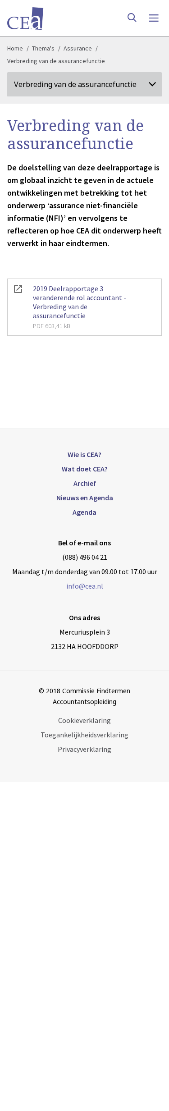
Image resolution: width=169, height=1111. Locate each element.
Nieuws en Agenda (84, 497)
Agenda (84, 512)
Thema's (43, 48)
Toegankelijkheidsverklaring (84, 734)
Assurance (78, 48)
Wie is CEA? (84, 454)
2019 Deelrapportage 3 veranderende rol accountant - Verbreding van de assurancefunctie (79, 307)
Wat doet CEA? (85, 468)
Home (15, 48)
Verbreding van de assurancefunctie (56, 61)
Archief (84, 483)
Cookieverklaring (84, 720)
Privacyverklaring (84, 749)
